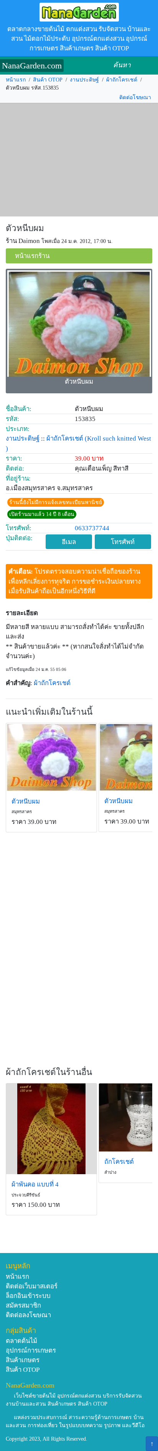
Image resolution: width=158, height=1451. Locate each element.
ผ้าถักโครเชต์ (121, 80)
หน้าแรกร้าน (32, 256)
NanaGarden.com (32, 65)
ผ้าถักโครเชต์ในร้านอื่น (49, 1072)
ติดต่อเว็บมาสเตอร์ (32, 1286)
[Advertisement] (79, 160)
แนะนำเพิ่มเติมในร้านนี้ (49, 712)
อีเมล (69, 542)
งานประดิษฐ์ (84, 80)
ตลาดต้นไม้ (21, 1341)
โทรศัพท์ (123, 542)
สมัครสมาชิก (23, 1305)
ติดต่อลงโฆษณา (28, 1315)
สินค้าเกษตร (23, 1360)
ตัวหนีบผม (25, 228)
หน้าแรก (16, 80)
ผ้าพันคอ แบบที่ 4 (35, 1184)
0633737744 (92, 528)
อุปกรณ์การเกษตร (31, 1350)
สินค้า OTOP (48, 80)
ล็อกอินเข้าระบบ (28, 1296)
